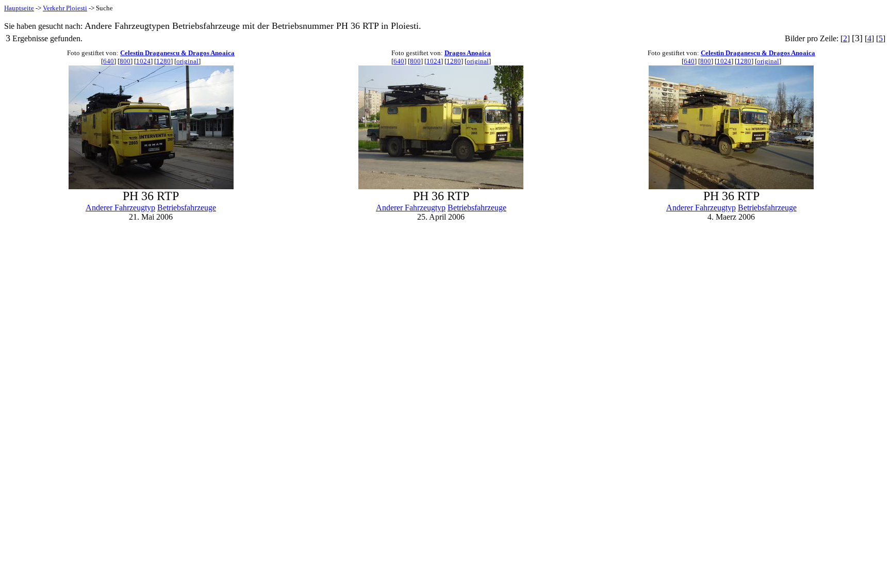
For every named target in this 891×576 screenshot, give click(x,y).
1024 (143, 61)
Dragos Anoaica (467, 53)
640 (108, 61)
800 (125, 61)
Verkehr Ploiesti (65, 8)
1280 (163, 61)
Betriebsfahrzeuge (186, 207)
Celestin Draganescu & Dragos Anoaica (177, 53)
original (187, 61)
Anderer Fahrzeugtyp (120, 207)
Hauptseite (19, 8)
